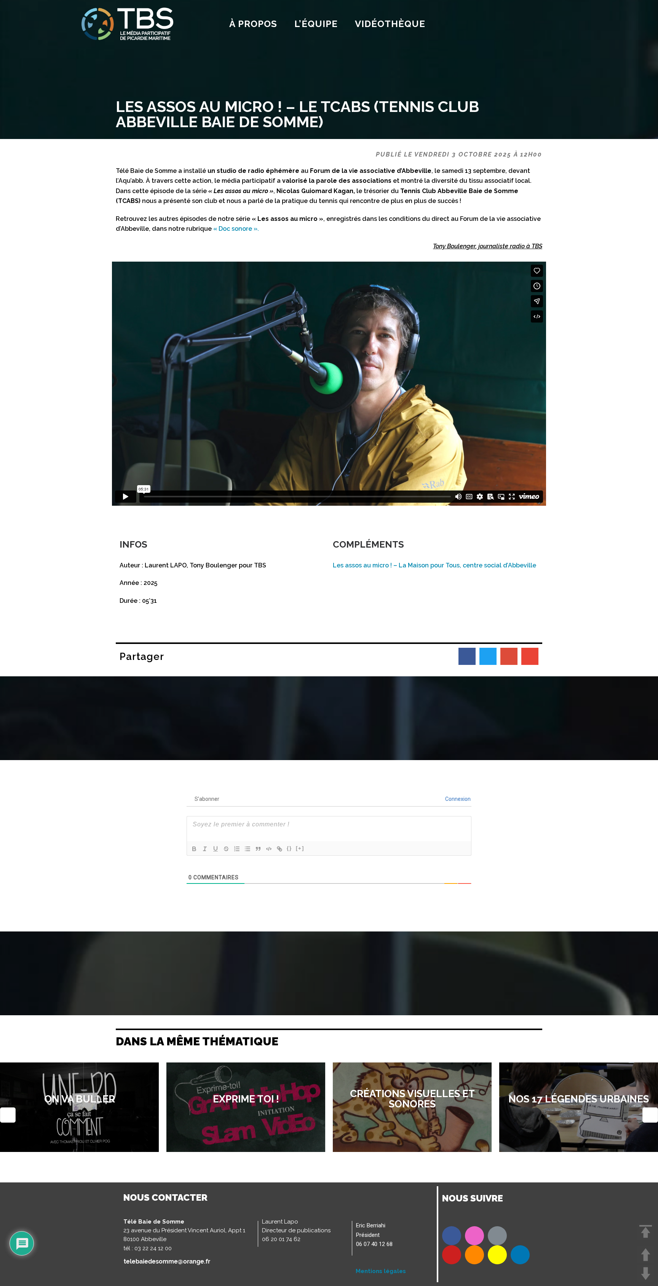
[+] (300, 848)
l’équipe (316, 23)
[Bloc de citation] (258, 848)
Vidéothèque (390, 23)
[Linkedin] (520, 1254)
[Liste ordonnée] (237, 848)
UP (645, 1254)
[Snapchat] (497, 1254)
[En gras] (194, 848)
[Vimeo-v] (497, 1235)
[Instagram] (474, 1235)
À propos (253, 23)
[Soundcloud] (474, 1254)
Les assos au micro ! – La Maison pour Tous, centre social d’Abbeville (434, 565)
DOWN (645, 1273)
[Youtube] (451, 1254)
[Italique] (205, 848)
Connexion (457, 799)
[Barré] (226, 848)
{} (289, 848)
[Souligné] (215, 848)
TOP (645, 1231)
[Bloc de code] (269, 848)
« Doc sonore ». (236, 228)
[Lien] (279, 848)
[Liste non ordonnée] (247, 848)
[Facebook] (451, 1235)
